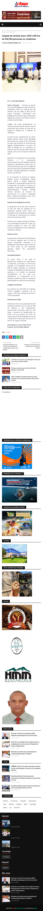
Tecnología (33, 804)
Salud (25, 804)
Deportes (5, 801)
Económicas (14, 801)
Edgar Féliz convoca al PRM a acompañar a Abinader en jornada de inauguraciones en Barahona (24, 843)
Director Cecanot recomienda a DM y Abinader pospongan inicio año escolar (24, 734)
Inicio (3, 30)
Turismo (8, 30)
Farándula (23, 801)
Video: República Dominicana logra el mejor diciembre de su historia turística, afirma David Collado (25, 378)
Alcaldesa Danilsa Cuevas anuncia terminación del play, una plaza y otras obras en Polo (25, 778)
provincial (16, 807)
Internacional (32, 801)
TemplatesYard (20, 908)
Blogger (35, 908)
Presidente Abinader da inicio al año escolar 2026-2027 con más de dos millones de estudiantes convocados (24, 822)
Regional (18, 804)
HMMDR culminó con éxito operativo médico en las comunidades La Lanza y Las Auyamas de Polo (26, 768)
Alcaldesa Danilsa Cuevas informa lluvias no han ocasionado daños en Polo (25, 787)
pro (10, 807)
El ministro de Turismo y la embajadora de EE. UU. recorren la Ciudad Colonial (25, 360)
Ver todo (37, 816)
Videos (5, 807)
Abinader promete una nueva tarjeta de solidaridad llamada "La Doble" (23, 753)
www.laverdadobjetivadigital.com (11, 43)
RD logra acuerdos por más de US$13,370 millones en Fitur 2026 (23, 369)
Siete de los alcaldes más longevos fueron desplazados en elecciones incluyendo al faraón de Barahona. (25, 744)
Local (4, 804)
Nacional (11, 804)
